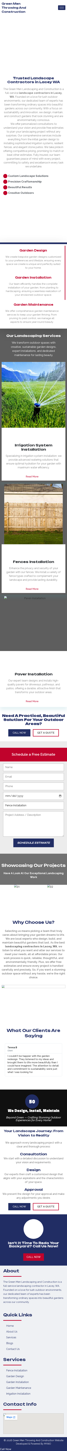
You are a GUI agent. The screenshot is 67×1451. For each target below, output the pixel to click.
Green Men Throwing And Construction (14, 7)
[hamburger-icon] (61, 7)
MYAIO (47, 1443)
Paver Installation (34, 674)
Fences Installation (33, 562)
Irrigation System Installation (33, 447)
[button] (4, 1059)
